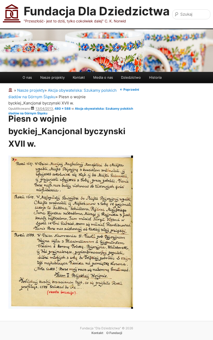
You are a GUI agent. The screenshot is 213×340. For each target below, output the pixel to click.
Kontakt (79, 77)
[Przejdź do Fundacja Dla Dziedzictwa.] (11, 90)
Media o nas (103, 77)
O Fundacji (114, 333)
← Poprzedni (129, 89)
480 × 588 (63, 108)
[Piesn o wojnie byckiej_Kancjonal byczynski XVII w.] (70, 307)
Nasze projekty (52, 77)
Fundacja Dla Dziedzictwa (97, 11)
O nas (27, 77)
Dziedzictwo (131, 77)
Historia (155, 77)
